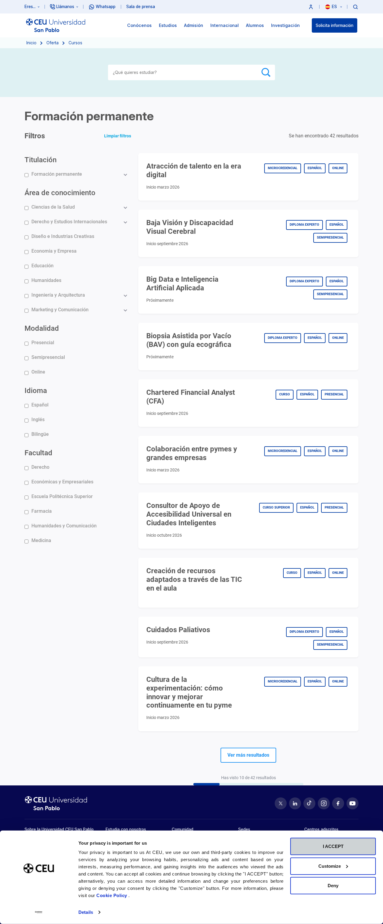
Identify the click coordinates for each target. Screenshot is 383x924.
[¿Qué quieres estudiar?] (355, 6)
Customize (329, 865)
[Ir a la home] (56, 25)
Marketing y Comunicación (60, 309)
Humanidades (46, 280)
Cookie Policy (112, 895)
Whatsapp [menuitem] (105, 6)
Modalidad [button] (42, 328)
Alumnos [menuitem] (255, 25)
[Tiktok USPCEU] (309, 803)
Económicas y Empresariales (62, 482)
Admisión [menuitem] (193, 25)
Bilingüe (40, 434)
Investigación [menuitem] (285, 25)
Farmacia (41, 511)
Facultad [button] (38, 453)
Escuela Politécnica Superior (62, 496)
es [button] (335, 6)
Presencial (42, 342)
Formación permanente (56, 174)
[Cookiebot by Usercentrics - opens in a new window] (39, 912)
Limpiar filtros (117, 135)
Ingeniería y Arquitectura (58, 295)
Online (38, 372)
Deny (333, 885)
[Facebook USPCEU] (338, 803)
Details (85, 912)
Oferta (52, 42)
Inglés (38, 419)
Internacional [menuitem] (224, 25)
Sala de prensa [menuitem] (140, 6)
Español (39, 405)
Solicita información (334, 25)
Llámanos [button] (65, 6)
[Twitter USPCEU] (281, 803)
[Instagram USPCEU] (324, 803)
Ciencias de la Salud (53, 207)
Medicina (41, 540)
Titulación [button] (41, 160)
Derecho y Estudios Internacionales (69, 221)
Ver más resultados (248, 755)
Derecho (40, 467)
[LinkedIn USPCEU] (295, 803)
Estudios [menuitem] (168, 25)
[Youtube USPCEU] (352, 803)
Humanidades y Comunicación (64, 526)
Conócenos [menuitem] (139, 25)
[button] (311, 6)
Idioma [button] (36, 390)
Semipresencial (48, 357)
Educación (42, 265)
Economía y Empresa (54, 251)
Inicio (31, 42)
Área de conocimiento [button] (60, 193)
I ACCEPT (333, 846)
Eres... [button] (30, 6)
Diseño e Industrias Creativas (62, 236)
